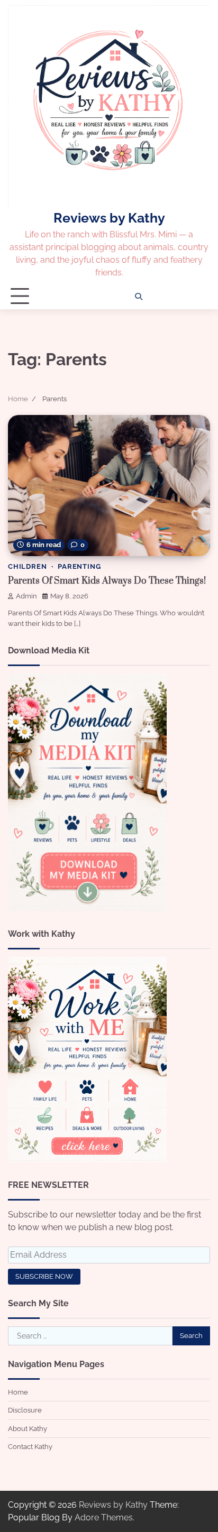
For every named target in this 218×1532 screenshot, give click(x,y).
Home (18, 1392)
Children (27, 566)
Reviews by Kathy (109, 218)
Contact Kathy (30, 1447)
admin (26, 596)
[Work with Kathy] (87, 1160)
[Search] (139, 296)
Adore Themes (104, 1517)
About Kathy (27, 1429)
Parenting (79, 566)
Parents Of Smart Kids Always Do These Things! (107, 581)
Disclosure (25, 1410)
